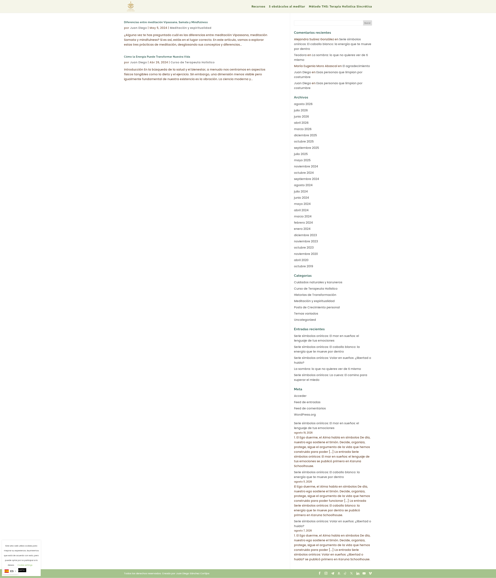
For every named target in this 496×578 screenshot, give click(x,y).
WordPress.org (305, 415)
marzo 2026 (303, 129)
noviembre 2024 (306, 166)
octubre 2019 (303, 266)
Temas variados (306, 313)
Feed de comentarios (310, 408)
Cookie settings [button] (24, 565)
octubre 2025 (304, 141)
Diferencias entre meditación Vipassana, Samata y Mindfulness (166, 22)
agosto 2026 (303, 104)
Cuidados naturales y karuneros (318, 282)
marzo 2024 (303, 216)
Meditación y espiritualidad (190, 28)
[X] (351, 573)
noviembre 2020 (306, 254)
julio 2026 (301, 110)
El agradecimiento (356, 66)
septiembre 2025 (306, 148)
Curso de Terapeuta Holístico (193, 62)
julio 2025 (301, 154)
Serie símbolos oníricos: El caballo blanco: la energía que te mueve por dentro (332, 44)
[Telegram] (332, 573)
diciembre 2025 (305, 135)
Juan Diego (138, 28)
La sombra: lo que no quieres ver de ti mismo (327, 369)
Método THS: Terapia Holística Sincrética (340, 7)
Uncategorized (305, 320)
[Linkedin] (357, 573)
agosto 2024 (303, 185)
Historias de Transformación (315, 295)
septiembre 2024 (306, 179)
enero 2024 (302, 229)
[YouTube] (364, 573)
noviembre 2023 (306, 241)
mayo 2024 (302, 204)
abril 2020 (301, 260)
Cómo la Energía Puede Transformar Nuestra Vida (157, 56)
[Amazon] (338, 573)
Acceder (300, 396)
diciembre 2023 (305, 235)
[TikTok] (345, 573)
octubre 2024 (304, 173)
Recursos (258, 7)
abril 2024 (301, 210)
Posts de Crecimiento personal (317, 307)
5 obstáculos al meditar (287, 7)
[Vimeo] (370, 573)
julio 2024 (301, 191)
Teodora (300, 55)
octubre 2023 (304, 247)
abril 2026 (301, 123)
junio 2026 (301, 116)
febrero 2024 (303, 223)
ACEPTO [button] (21, 570)
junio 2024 (301, 198)
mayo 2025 (302, 160)
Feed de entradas (307, 402)
